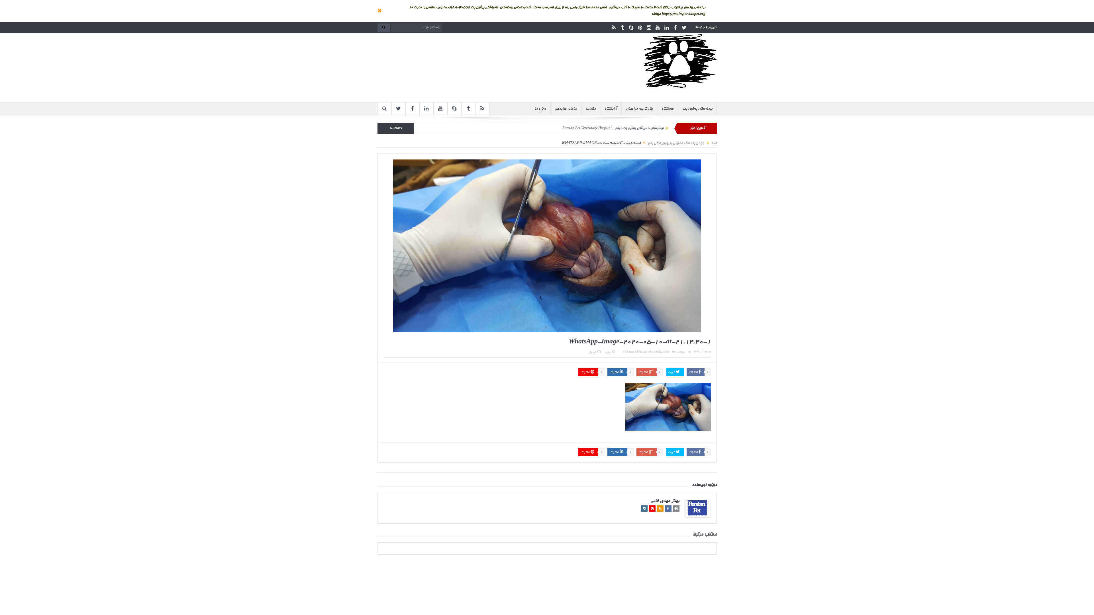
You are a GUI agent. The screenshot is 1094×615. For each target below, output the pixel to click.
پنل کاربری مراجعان (639, 109)
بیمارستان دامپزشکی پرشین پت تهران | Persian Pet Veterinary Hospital (613, 128)
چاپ (607, 352)
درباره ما (540, 109)
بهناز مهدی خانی (665, 501)
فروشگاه (667, 109)
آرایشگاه (611, 109)
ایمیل (591, 352)
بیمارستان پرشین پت (697, 109)
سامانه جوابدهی (566, 109)
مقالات (591, 109)
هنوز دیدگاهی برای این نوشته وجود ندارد (645, 352)
